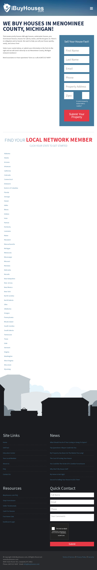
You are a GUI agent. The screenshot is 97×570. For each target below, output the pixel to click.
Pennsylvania (8, 317)
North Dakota (8, 300)
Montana (7, 266)
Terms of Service (69, 557)
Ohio (5, 304)
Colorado (7, 175)
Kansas (6, 223)
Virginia (6, 352)
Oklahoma (7, 309)
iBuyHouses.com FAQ (10, 495)
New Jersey (8, 283)
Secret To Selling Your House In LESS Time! (65, 480)
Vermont (7, 347)
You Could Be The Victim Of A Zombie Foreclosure (67, 464)
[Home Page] (23, 8)
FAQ (4, 469)
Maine (6, 235)
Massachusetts (9, 244)
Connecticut (8, 179)
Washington (8, 356)
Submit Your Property (76, 116)
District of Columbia (11, 188)
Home (5, 442)
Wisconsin (7, 365)
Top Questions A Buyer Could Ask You (63, 448)
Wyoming (7, 369)
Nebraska (7, 270)
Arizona (6, 162)
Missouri (7, 261)
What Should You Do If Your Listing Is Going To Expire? (68, 442)
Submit (72, 544)
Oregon (7, 313)
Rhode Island (8, 322)
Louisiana (7, 231)
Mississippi (8, 257)
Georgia (7, 197)
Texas (6, 339)
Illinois (6, 209)
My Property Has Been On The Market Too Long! (67, 453)
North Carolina (9, 296)
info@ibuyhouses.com (31, 564)
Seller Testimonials (9, 506)
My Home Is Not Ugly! (57, 474)
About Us (6, 464)
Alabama (7, 153)
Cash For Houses (9, 511)
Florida (6, 192)
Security (91, 557)
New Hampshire (9, 279)
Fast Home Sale (8, 516)
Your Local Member (9, 458)
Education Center (9, 453)
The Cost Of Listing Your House (61, 458)
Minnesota (7, 253)
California (7, 171)
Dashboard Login (9, 522)
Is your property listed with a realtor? (82, 103)
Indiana (6, 214)
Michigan (7, 248)
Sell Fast (6, 448)
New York (7, 291)
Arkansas (7, 166)
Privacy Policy (81, 557)
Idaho (6, 205)
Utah (5, 343)
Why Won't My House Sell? (59, 469)
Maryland (7, 240)
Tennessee (8, 335)
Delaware (7, 184)
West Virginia (8, 361)
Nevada (6, 274)
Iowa (5, 218)
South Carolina (9, 326)
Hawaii (6, 201)
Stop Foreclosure (9, 500)
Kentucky (7, 227)
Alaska (6, 158)
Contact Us (7, 474)
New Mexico (8, 287)
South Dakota (9, 330)
